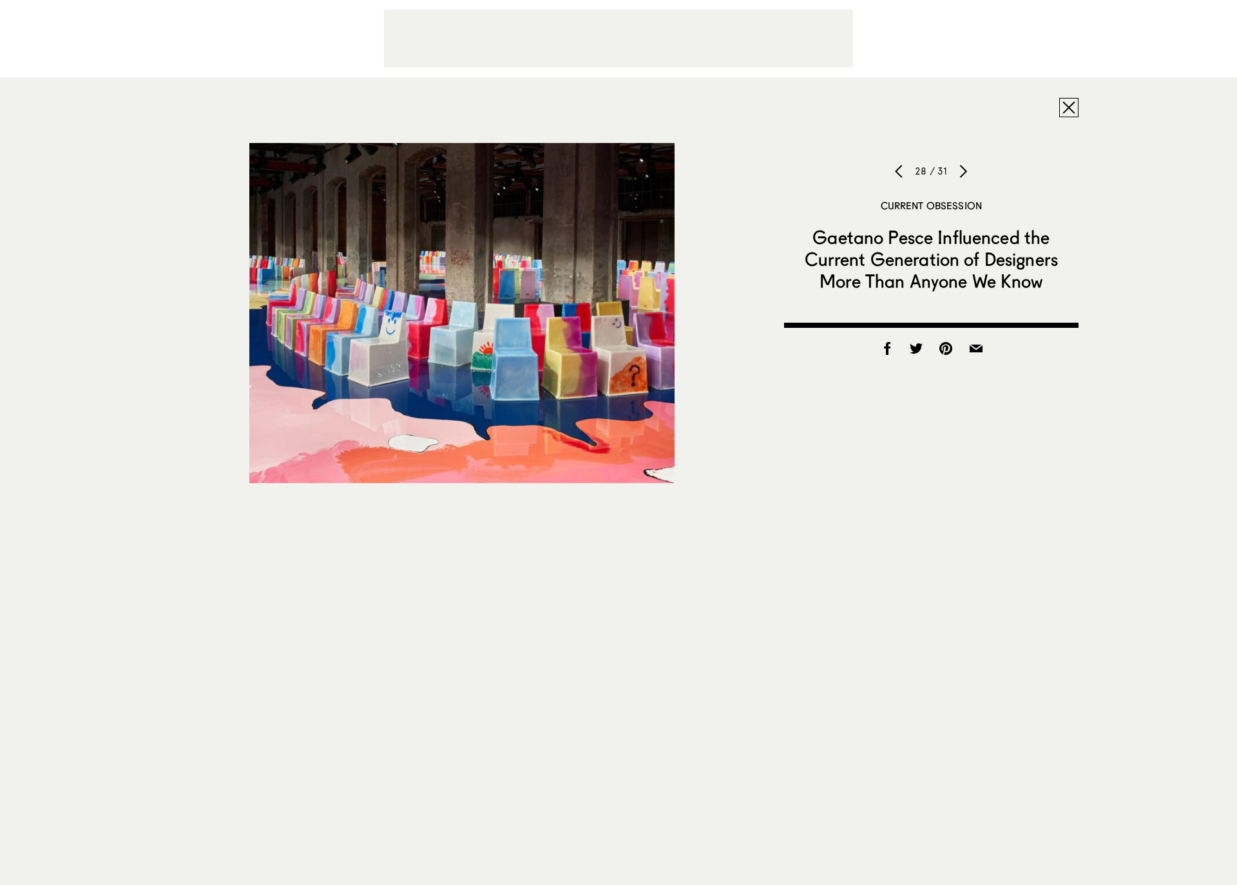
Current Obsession (932, 205)
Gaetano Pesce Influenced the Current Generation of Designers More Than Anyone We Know (931, 259)
